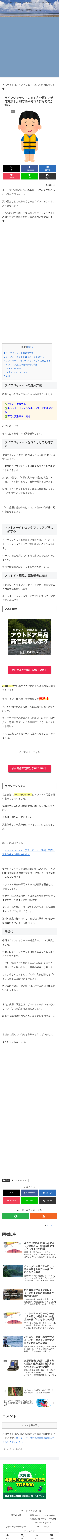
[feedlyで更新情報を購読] (15, 1216)
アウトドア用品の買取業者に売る (21, 364)
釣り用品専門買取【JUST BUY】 (29, 670)
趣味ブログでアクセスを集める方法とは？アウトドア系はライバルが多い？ (43, 1519)
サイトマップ (43, 1527)
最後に (8, 376)
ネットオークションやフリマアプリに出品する (27, 360)
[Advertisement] (29, 47)
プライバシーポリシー (16, 1527)
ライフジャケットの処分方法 (19, 353)
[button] (48, 176)
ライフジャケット (21, 1180)
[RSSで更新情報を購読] (43, 1216)
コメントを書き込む (29, 1425)
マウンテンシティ (17, 372)
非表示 (30, 347)
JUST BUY (14, 368)
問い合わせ (29, 1531)
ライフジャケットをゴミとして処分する (24, 357)
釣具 (7, 1180)
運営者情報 (16, 1515)
